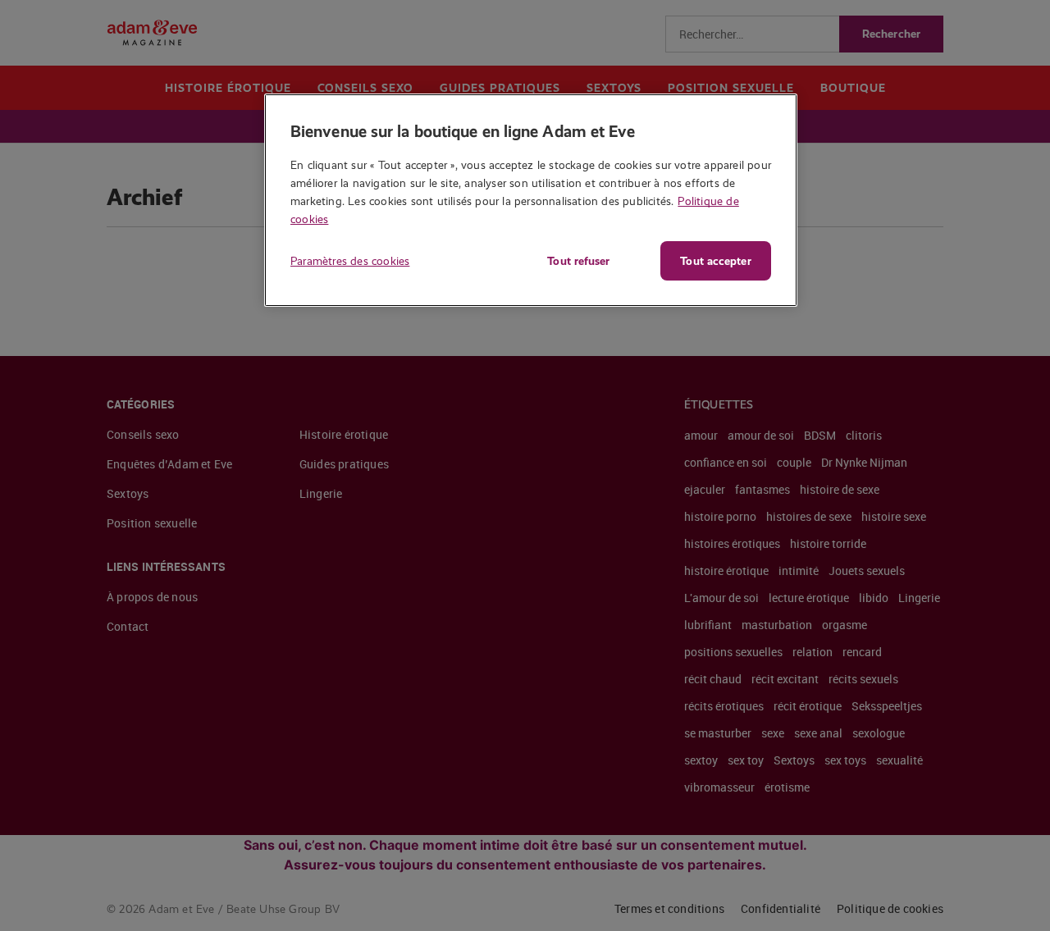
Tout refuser (578, 260)
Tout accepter (715, 260)
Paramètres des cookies (349, 260)
